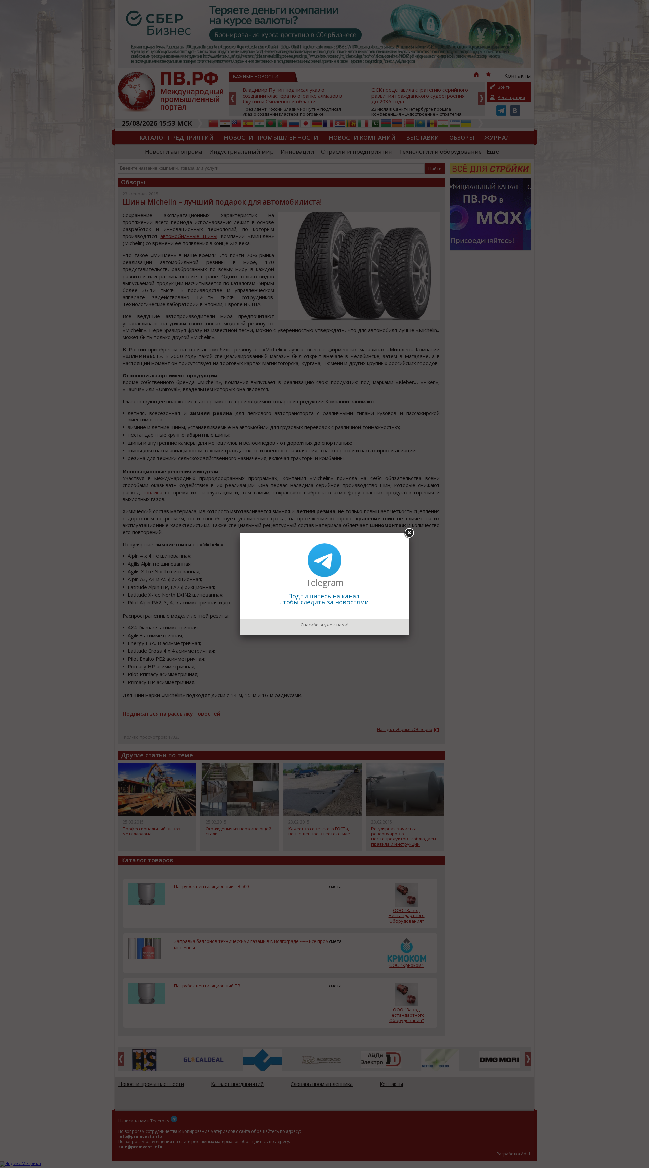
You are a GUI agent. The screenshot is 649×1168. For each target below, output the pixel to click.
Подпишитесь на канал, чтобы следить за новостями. (324, 599)
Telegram (325, 582)
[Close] (409, 533)
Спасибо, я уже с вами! (324, 625)
